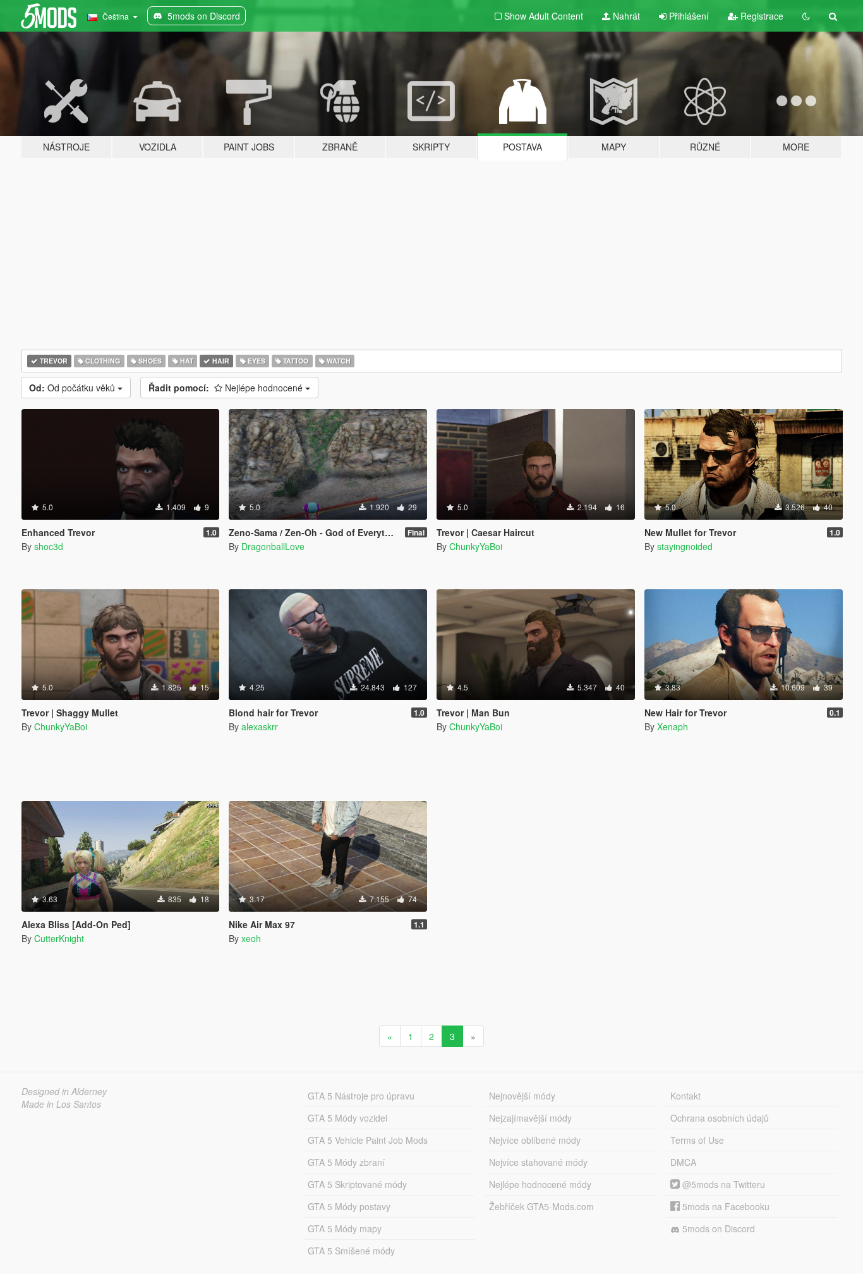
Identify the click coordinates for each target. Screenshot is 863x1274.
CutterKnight (59, 938)
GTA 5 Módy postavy (349, 1206)
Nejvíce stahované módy (538, 1162)
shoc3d (48, 546)
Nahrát (625, 15)
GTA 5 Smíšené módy (351, 1250)
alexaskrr (259, 726)
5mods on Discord (717, 1228)
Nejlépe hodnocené (226, 387)
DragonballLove (273, 546)
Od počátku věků (73, 387)
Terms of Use (697, 1140)
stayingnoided (685, 546)
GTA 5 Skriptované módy (357, 1184)
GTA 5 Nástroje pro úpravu (361, 1095)
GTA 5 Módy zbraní (346, 1162)
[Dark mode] (806, 16)
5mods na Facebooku (724, 1206)
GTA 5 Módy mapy (345, 1228)
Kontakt (685, 1095)
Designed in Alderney (64, 1091)
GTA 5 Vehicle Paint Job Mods (368, 1140)
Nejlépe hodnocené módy (540, 1184)
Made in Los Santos (61, 1104)
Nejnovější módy (522, 1095)
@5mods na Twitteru (722, 1184)
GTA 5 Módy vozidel (347, 1118)
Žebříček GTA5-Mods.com (541, 1206)
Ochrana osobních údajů (719, 1118)
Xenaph (672, 726)
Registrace (760, 15)
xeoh (251, 938)
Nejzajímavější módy (530, 1118)
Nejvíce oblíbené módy (535, 1140)
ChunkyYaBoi (475, 546)
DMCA (683, 1162)
